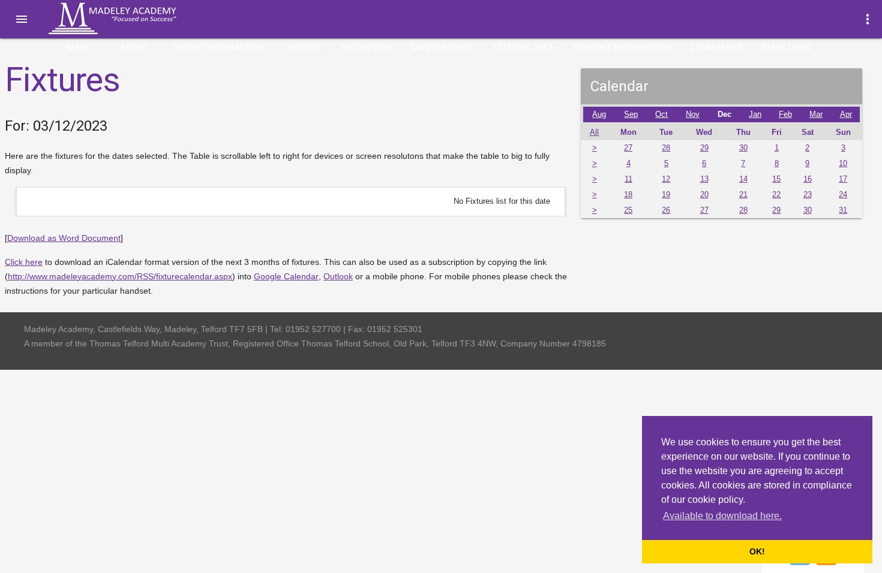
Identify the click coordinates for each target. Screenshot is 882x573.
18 (628, 195)
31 (843, 210)
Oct (661, 114)
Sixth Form (366, 48)
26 (666, 210)
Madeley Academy (129, 18)
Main (77, 48)
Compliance (716, 48)
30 (743, 148)
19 (666, 195)
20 (704, 195)
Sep (631, 114)
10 (843, 163)
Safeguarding (441, 48)
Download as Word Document (64, 238)
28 (666, 148)
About (135, 48)
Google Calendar (286, 276)
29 (704, 148)
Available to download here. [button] (722, 516)
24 (843, 195)
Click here (24, 262)
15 (776, 179)
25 (628, 210)
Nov (693, 114)
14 (743, 179)
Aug (599, 114)
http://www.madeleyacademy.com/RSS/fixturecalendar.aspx (120, 276)
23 (807, 195)
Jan (755, 114)
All (594, 132)
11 (628, 179)
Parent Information (218, 48)
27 (628, 148)
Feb (785, 114)
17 (843, 179)
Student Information (622, 48)
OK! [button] (757, 551)
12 (666, 179)
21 (743, 195)
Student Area (523, 48)
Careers (302, 48)
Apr (846, 114)
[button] (21, 19)
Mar (816, 114)
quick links (786, 48)
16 (807, 179)
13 (704, 179)
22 (776, 195)
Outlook (338, 276)
